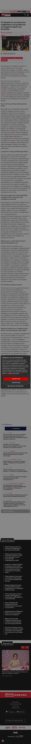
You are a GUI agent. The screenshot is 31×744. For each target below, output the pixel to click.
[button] (15, 375)
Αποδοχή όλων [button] (16, 378)
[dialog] (15, 372)
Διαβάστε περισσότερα (13, 373)
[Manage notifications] (3, 741)
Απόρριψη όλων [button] (16, 382)
